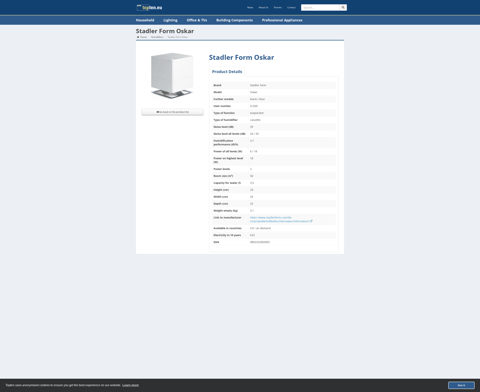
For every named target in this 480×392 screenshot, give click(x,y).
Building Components (234, 20)
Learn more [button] (130, 385)
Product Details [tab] (227, 71)
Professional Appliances (282, 20)
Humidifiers (157, 37)
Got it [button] (461, 385)
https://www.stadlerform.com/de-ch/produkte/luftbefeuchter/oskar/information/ (280, 219)
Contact (291, 7)
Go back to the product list (174, 112)
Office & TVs (197, 20)
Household (145, 20)
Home (143, 37)
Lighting (170, 20)
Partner (278, 7)
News (250, 7)
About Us (263, 7)
